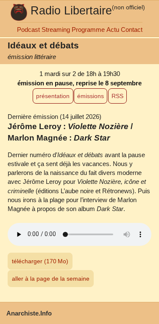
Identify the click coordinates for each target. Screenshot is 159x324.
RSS (117, 96)
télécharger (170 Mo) (40, 261)
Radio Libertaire (71, 10)
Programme (88, 29)
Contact (131, 29)
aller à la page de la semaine (50, 278)
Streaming (56, 29)
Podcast (28, 29)
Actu (112, 29)
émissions (90, 96)
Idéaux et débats (43, 45)
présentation (53, 96)
